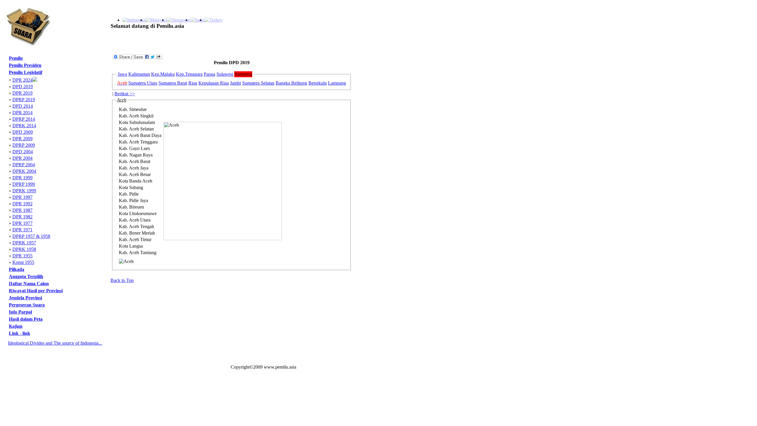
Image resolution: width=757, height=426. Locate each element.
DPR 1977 (22, 223)
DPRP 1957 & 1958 (31, 236)
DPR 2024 (22, 80)
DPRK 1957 (24, 242)
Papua (209, 74)
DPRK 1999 (24, 190)
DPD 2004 (22, 151)
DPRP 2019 (23, 99)
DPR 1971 (22, 229)
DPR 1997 (22, 197)
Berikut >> (124, 93)
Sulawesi (224, 74)
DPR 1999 (22, 177)
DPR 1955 (22, 255)
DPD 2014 (22, 106)
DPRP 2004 (23, 164)
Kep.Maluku (163, 74)
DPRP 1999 (23, 184)
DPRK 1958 (24, 249)
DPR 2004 (22, 158)
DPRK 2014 (24, 125)
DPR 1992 (22, 203)
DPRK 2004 (24, 171)
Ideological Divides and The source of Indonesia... (55, 343)
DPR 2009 (22, 138)
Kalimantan (139, 74)
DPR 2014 (22, 112)
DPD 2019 (22, 86)
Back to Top (122, 280)
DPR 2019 (22, 93)
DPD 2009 (22, 132)
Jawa (122, 74)
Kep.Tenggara (189, 74)
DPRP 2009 (23, 145)
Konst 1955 (23, 262)
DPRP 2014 (23, 119)
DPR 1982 (22, 216)
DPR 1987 (22, 210)
